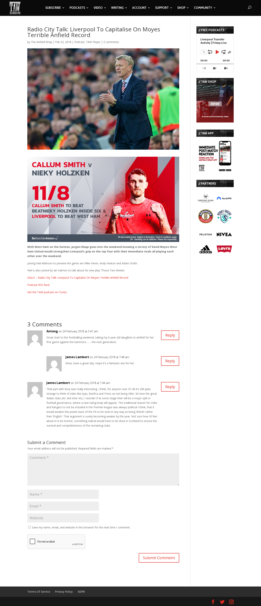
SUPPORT (162, 8)
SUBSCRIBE (53, 8)
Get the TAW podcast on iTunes (47, 292)
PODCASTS (77, 8)
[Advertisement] (72, 300)
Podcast (79, 42)
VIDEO (98, 8)
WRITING (117, 8)
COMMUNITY (203, 8)
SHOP (181, 8)
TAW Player (93, 42)
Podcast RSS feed (38, 285)
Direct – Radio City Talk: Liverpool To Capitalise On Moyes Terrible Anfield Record (77, 277)
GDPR (81, 591)
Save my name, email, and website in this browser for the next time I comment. (81, 527)
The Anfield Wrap (41, 42)
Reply (170, 335)
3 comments (111, 42)
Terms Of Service (38, 591)
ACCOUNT (139, 8)
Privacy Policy (64, 591)
